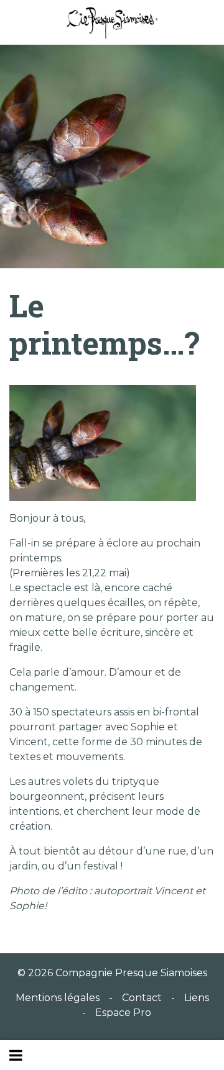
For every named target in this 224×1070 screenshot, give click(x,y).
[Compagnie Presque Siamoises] (112, 22)
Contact (142, 998)
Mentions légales (58, 998)
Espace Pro (123, 1012)
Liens (196, 998)
